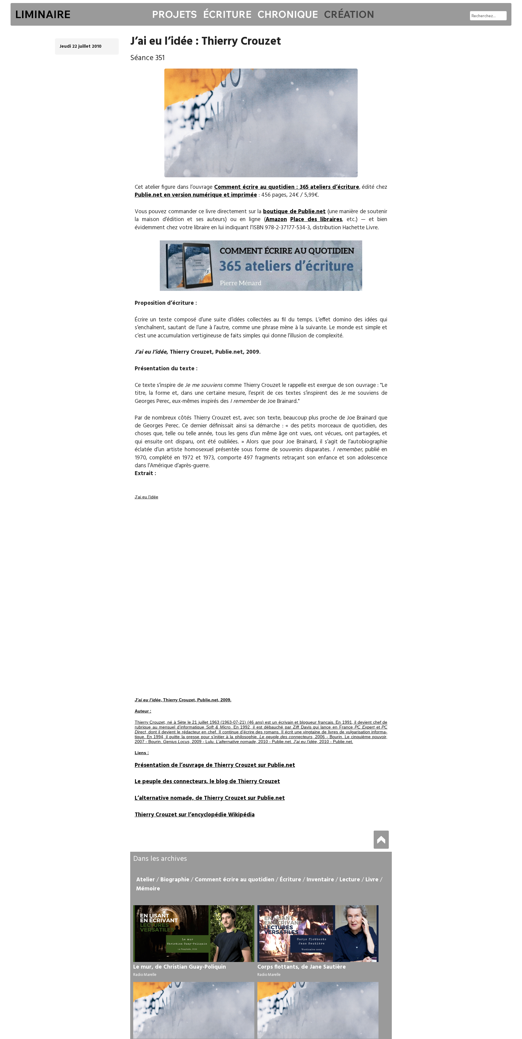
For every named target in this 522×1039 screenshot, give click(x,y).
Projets (174, 14)
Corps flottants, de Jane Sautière (301, 967)
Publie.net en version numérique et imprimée (196, 195)
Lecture (350, 879)
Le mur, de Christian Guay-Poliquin (179, 967)
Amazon (276, 219)
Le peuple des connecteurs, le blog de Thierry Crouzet (207, 781)
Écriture (227, 14)
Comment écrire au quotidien (234, 879)
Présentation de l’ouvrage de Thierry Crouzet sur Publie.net (215, 765)
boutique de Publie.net (294, 211)
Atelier (145, 879)
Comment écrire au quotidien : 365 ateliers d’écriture (286, 187)
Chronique (287, 14)
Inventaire (320, 879)
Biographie (174, 879)
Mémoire (148, 888)
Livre (372, 879)
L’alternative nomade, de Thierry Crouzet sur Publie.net (210, 798)
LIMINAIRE (42, 14)
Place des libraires (316, 219)
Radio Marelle (144, 975)
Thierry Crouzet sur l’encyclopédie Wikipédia (195, 814)
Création (349, 14)
